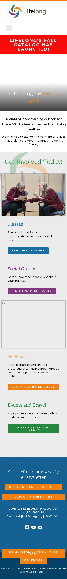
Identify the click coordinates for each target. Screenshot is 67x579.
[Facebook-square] (27, 527)
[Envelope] (40, 527)
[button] (9, 28)
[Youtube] (34, 527)
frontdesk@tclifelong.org (24, 516)
